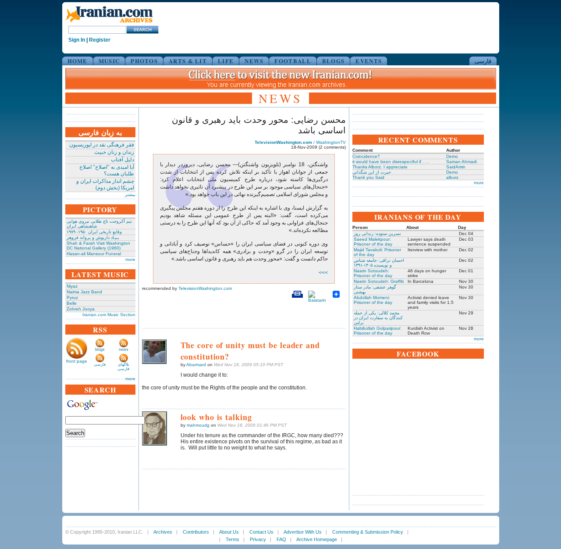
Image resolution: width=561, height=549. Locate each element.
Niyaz (72, 286)
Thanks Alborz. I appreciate (380, 166)
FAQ (281, 539)
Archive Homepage (316, 539)
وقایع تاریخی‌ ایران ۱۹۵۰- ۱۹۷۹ (94, 231)
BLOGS (333, 61)
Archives (162, 532)
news (123, 349)
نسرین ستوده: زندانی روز (377, 233)
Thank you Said (368, 177)
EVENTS (368, 61)
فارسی (483, 61)
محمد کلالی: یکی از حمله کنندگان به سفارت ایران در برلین (378, 317)
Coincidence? (366, 156)
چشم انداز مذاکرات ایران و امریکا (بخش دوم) (105, 184)
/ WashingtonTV (300, 142)
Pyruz (72, 297)
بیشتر (130, 194)
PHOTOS (144, 61)
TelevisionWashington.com (205, 288)
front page (76, 361)
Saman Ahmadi (461, 161)
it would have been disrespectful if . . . (390, 161)
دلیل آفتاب (122, 160)
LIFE (226, 61)
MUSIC (109, 61)
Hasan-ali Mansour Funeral (94, 253)
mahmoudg (198, 425)
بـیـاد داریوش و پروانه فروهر (93, 237)
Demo (452, 156)
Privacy (258, 539)
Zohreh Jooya (81, 309)
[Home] (109, 23)
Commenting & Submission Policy (367, 532)
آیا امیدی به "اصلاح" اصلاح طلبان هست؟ (106, 170)
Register (99, 40)
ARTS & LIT (188, 61)
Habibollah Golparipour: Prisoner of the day (377, 330)
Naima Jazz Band (84, 291)
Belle (72, 303)
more (130, 259)
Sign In (76, 40)
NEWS (254, 61)
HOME (77, 61)
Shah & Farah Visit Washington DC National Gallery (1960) (98, 245)
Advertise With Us (303, 532)
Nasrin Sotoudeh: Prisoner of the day (373, 273)
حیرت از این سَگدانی (371, 172)
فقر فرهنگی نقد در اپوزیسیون (101, 145)
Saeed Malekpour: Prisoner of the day (373, 241)
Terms (232, 539)
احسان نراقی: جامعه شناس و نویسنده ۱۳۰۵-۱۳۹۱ (379, 262)
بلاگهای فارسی (123, 366)
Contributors (196, 532)
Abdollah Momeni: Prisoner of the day (373, 300)
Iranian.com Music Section (108, 314)
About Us (229, 532)
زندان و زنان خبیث (114, 152)
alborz (452, 177)
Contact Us (261, 532)
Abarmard (196, 364)
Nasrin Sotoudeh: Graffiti (379, 281)
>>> (323, 273)
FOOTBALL (292, 61)
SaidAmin (455, 166)
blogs (100, 349)
